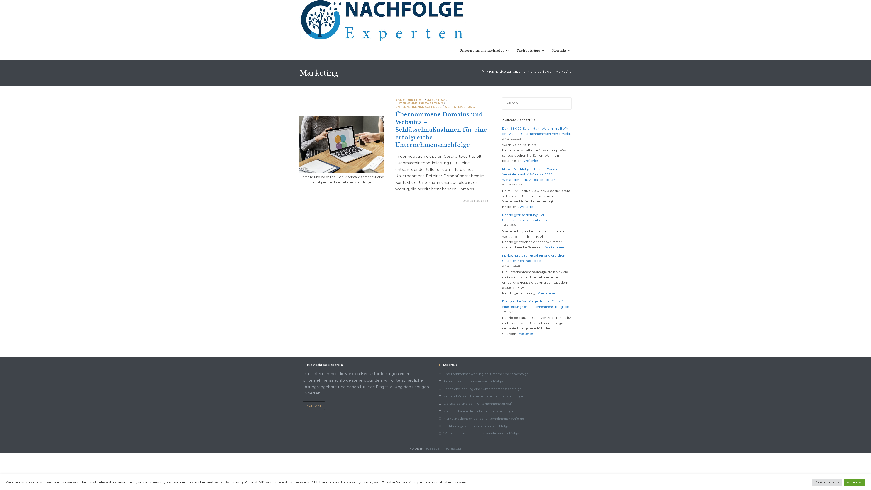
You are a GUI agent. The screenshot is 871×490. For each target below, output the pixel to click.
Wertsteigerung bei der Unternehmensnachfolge (481, 433)
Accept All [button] (855, 482)
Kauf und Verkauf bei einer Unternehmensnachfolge (483, 396)
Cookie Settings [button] (827, 482)
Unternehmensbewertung (419, 103)
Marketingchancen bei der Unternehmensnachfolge (483, 418)
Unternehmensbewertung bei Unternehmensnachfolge (486, 374)
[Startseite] (483, 71)
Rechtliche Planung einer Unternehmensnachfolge (482, 389)
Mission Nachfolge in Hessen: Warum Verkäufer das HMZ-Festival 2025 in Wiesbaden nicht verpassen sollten (530, 174)
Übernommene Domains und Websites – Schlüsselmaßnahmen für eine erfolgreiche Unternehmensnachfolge (441, 129)
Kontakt (313, 405)
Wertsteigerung (459, 106)
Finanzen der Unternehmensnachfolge (473, 381)
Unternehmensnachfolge (418, 106)
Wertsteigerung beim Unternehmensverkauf (477, 403)
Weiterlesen (533, 160)
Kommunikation (409, 100)
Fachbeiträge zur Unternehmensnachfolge (476, 426)
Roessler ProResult (443, 448)
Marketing (564, 71)
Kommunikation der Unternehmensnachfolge (478, 411)
